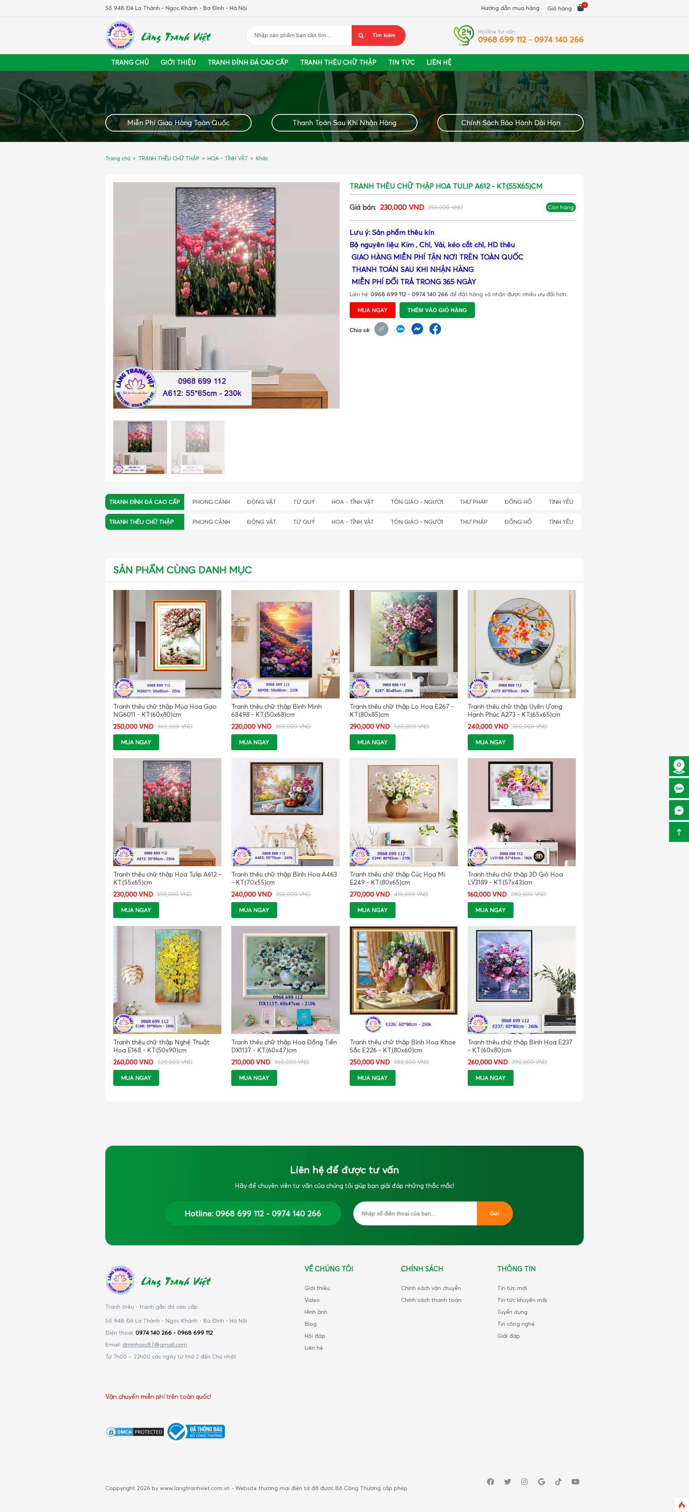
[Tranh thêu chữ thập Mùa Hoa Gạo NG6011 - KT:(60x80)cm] (167, 644)
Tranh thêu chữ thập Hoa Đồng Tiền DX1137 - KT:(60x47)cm (284, 1046)
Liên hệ (314, 1347)
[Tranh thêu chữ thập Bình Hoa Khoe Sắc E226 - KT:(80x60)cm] (404, 980)
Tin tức (401, 62)
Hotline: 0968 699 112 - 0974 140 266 (253, 1213)
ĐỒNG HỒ (518, 501)
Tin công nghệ (516, 1323)
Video (312, 1299)
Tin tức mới (512, 1287)
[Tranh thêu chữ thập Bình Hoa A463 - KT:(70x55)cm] (285, 812)
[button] (332, 294)
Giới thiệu (178, 62)
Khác (262, 158)
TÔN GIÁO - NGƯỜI (417, 501)
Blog (311, 1323)
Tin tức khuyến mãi (522, 1299)
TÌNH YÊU (561, 501)
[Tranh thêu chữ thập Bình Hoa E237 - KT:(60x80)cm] (522, 980)
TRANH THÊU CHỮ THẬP (168, 158)
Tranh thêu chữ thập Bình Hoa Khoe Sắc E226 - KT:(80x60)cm (403, 1046)
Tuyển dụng (512, 1311)
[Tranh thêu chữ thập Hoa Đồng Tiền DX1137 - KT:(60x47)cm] (285, 980)
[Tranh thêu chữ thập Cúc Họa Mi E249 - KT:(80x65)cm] (404, 812)
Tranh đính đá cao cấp (248, 62)
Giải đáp (508, 1335)
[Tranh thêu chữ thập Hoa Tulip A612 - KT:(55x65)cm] (226, 295)
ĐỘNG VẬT (261, 501)
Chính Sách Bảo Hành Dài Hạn (510, 122)
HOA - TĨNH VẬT (227, 158)
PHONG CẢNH (211, 501)
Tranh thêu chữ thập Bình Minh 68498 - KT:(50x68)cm (276, 710)
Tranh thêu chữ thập (338, 62)
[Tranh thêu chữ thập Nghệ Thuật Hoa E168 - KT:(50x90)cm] (167, 980)
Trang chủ (130, 62)
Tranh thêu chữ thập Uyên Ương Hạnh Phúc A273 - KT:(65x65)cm (515, 710)
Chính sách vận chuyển (431, 1287)
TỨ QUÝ (304, 501)
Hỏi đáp (315, 1335)
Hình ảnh (316, 1311)
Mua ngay (373, 310)
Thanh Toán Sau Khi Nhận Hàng (344, 122)
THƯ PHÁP (474, 501)
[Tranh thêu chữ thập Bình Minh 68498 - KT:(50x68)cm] (285, 644)
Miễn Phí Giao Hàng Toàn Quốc (178, 122)
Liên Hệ (439, 62)
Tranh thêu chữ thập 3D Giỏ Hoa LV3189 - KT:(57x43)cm (515, 878)
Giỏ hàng (560, 8)
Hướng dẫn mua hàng (510, 7)
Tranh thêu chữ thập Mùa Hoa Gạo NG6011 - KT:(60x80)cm (165, 710)
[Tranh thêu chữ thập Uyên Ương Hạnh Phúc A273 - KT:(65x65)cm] (522, 644)
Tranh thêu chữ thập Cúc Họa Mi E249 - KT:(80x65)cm (397, 878)
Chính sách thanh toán (431, 1299)
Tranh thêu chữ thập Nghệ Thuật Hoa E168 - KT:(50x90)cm (161, 1046)
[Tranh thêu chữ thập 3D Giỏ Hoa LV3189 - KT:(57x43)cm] (522, 812)
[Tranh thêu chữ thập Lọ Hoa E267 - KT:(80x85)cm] (404, 644)
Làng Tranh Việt (175, 35)
